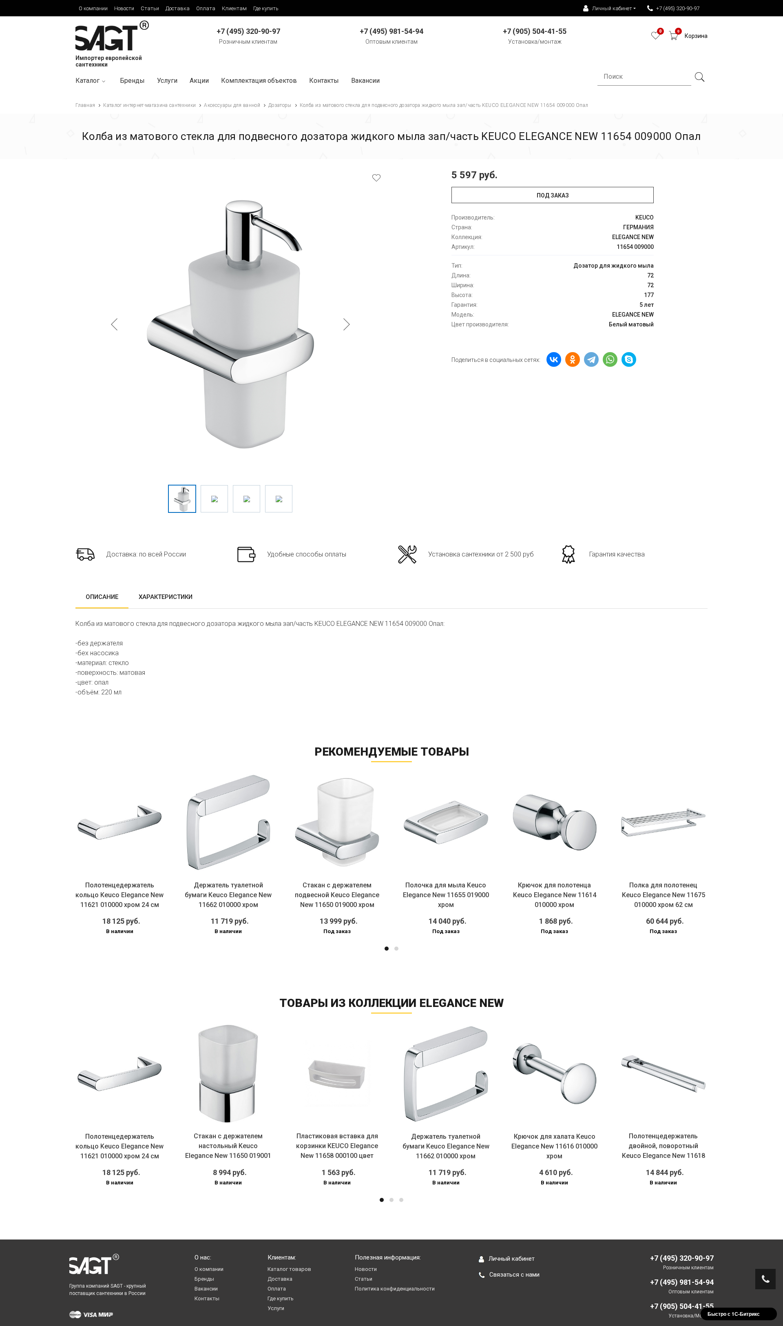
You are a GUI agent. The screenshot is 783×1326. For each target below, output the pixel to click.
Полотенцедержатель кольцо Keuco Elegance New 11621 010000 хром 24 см (119, 895)
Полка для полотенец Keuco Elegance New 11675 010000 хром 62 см (663, 895)
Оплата (205, 8)
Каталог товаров (289, 1269)
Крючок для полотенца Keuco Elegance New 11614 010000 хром (554, 895)
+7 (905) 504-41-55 (682, 1306)
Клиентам (234, 8)
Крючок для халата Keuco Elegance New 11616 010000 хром (554, 1146)
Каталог (87, 80)
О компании (93, 8)
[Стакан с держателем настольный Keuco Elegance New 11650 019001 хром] (228, 1073)
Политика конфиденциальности (395, 1289)
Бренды (132, 80)
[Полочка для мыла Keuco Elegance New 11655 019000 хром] (446, 822)
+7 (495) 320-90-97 (677, 8)
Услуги (167, 80)
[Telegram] (591, 359)
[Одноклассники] (572, 359)
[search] (699, 77)
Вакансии (365, 80)
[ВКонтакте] (553, 359)
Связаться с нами (514, 1274)
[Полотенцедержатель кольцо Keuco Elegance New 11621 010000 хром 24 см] (119, 822)
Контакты (324, 80)
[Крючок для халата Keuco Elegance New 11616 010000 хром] (555, 1073)
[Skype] (629, 359)
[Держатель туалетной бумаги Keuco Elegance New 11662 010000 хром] (228, 822)
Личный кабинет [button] (612, 8)
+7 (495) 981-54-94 (682, 1282)
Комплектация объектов (259, 80)
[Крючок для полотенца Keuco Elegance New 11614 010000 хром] (555, 822)
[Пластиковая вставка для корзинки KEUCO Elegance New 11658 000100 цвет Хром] (337, 1073)
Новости (124, 8)
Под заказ (553, 195)
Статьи (150, 8)
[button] (387, 949)
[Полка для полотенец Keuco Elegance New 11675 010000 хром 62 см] (663, 822)
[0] (655, 38)
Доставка (178, 8)
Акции (199, 80)
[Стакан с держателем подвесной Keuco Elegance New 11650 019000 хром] (337, 822)
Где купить (266, 8)
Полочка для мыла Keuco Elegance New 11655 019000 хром (446, 895)
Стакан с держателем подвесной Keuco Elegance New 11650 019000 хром (337, 895)
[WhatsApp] (610, 359)
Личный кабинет (512, 1258)
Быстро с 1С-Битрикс (734, 1313)
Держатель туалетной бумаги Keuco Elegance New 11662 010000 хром (228, 895)
